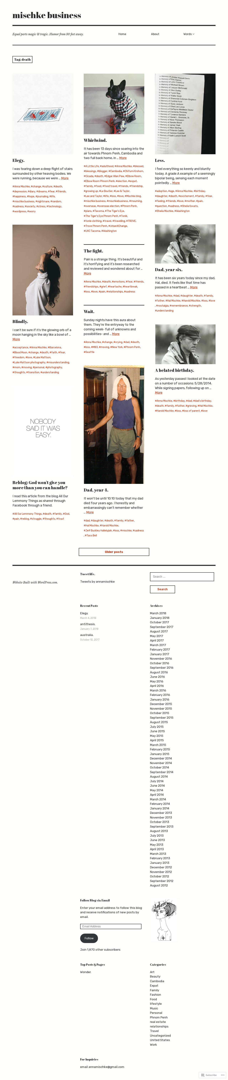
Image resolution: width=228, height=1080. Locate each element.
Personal (156, 1013)
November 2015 (161, 708)
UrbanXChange (118, 226)
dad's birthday (203, 400)
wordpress (20, 211)
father (160, 300)
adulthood (107, 166)
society (31, 206)
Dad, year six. (169, 269)
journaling (42, 196)
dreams (42, 191)
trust (61, 518)
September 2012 (161, 881)
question (162, 206)
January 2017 (159, 654)
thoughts (19, 372)
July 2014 (157, 781)
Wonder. (85, 972)
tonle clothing (94, 221)
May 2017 (156, 636)
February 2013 (160, 858)
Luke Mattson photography (29, 362)
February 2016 (160, 695)
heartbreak (131, 286)
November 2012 (161, 872)
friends (62, 191)
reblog (25, 518)
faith (54, 352)
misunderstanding (58, 362)
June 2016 (157, 676)
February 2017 (160, 649)
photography (54, 367)
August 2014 (159, 776)
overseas (91, 206)
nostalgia (163, 305)
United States (160, 1040)
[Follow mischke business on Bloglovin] (164, 940)
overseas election (109, 206)
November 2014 (161, 763)
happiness (20, 196)
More (65, 178)
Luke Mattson (43, 357)
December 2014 (161, 758)
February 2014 (160, 804)
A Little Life (92, 166)
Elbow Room (134, 176)
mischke (127, 530)
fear (52, 191)
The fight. (93, 251)
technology (54, 206)
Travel (154, 1031)
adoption (162, 191)
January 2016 (159, 699)
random (56, 201)
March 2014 (158, 799)
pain (200, 201)
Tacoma (99, 211)
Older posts (114, 552)
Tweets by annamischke (97, 581)
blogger (103, 171)
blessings (91, 171)
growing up (92, 191)
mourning (136, 201)
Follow (89, 938)
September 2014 (161, 772)
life (53, 196)
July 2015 (157, 726)
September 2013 (161, 826)
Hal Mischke (173, 300)
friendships (92, 286)
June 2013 (157, 840)
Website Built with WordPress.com (34, 582)
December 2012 (161, 867)
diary (32, 191)
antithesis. (87, 624)
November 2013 (161, 817)
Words (187, 34)
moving (27, 367)
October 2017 (159, 622)
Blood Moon (20, 352)
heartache (116, 286)
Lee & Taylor (122, 191)
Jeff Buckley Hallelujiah (99, 530)
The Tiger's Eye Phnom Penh (102, 216)
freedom (19, 357)
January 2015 (159, 754)
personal (39, 367)
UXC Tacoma (93, 231)
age (172, 191)
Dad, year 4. (96, 490)
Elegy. (18, 160)
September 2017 (161, 627)
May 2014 (156, 790)
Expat (154, 985)
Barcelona (55, 347)
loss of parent (192, 410)
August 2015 (159, 722)
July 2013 (157, 835)
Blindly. (20, 321)
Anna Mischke (22, 186)
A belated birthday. (174, 370)
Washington (110, 231)
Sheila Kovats (190, 206)
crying (118, 342)
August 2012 (159, 885)
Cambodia (116, 171)
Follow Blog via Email (95, 900)
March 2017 (158, 645)
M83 (95, 347)
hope (31, 196)
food (98, 186)
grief (104, 286)
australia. (87, 635)
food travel (110, 186)
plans (89, 211)
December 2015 (161, 704)
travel (107, 221)
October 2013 (159, 822)
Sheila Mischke (165, 211)
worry (32, 211)
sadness (19, 206)
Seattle (90, 352)
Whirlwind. (95, 140)
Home (122, 34)
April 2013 (157, 849)
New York (117, 347)
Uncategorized (160, 1035)
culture (48, 186)
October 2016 (159, 663)
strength (196, 305)
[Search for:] (182, 576)
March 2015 (158, 745)
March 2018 (158, 613)
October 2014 (159, 767)
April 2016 (157, 686)
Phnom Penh (129, 206)
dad (177, 295)
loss (114, 196)
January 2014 (159, 808)
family (89, 186)
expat (133, 181)
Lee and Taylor (94, 196)
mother (190, 201)
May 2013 (156, 844)
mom (17, 367)
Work (153, 1044)
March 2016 (158, 690)
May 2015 (156, 736)
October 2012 (159, 876)
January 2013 (159, 863)
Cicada (89, 176)
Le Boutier (107, 191)
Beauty (155, 976)
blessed (139, 166)
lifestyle (156, 1003)
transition (33, 372)
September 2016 (161, 667)
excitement (187, 196)
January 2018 (159, 618)
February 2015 (160, 749)
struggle (37, 518)
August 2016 (159, 672)
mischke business (46, 15)
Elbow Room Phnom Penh (100, 181)
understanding (165, 310)
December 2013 (161, 813)
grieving (191, 405)
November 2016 (161, 658)
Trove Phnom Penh (96, 226)
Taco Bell (92, 535)
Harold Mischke (191, 300)
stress (41, 206)
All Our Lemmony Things (28, 513)
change (37, 186)
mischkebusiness (118, 201)
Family (154, 990)
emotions (119, 281)
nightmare (43, 201)
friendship (137, 186)
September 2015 (161, 717)
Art (152, 972)
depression (20, 191)
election (122, 181)
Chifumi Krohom (134, 171)
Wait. (89, 311)
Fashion (155, 994)
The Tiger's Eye (115, 211)
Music (154, 1008)
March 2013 (158, 853)
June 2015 (157, 731)
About (155, 34)
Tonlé (124, 216)
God (67, 513)
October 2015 (159, 713)
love (121, 196)
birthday (200, 191)
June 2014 (157, 785)
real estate (158, 1022)
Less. (160, 160)
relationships (115, 291)
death (58, 186)
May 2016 (156, 681)
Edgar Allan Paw (115, 176)
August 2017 (159, 631)
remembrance (179, 305)
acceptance (21, 347)
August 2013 (159, 831)
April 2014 (157, 794)
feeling (161, 201)
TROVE (132, 221)
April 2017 (157, 640)
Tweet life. (87, 574)
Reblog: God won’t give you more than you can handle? (40, 485)
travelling (119, 221)
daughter (162, 196)
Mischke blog (133, 196)
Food (153, 999)
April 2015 (157, 740)
